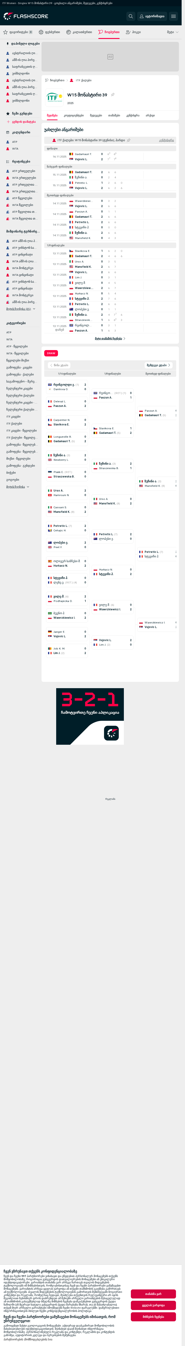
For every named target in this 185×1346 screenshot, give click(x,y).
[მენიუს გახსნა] (173, 16)
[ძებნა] (130, 16)
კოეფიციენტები (74, 115)
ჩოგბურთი (57, 80)
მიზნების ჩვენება (153, 1316)
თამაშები (114, 115)
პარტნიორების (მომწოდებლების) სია (28, 1339)
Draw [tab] (51, 353)
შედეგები (96, 115)
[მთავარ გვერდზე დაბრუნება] (35, 16)
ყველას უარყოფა (153, 1305)
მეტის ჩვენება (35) (18, 308)
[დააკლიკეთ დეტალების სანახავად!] (110, 156)
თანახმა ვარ (153, 1294)
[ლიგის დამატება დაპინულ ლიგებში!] (112, 94)
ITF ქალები (83, 80)
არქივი (150, 115)
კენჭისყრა (132, 115)
